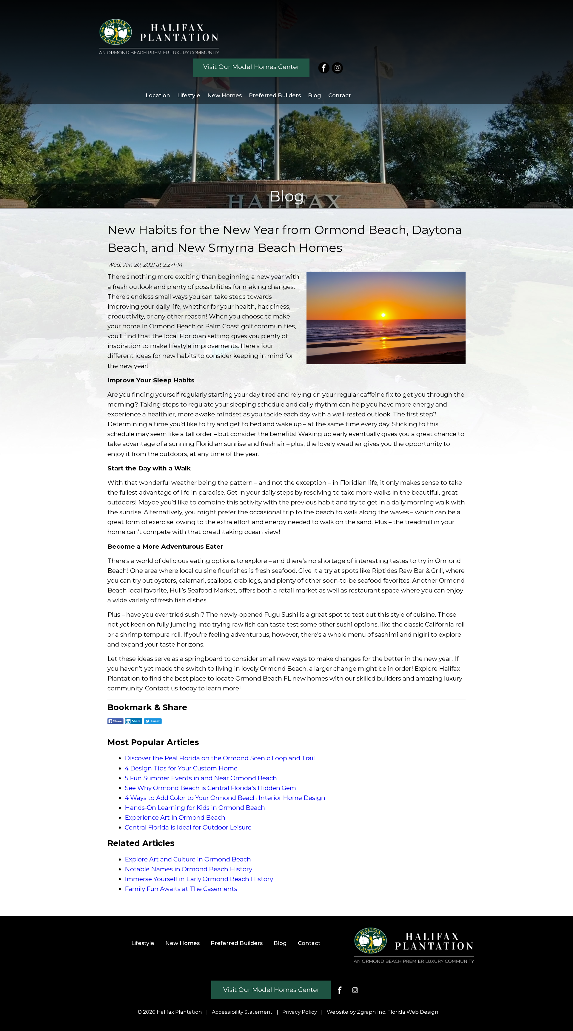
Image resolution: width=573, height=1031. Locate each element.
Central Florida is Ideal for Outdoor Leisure (188, 827)
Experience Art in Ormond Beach (175, 817)
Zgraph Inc (371, 1012)
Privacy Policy (299, 1012)
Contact (339, 95)
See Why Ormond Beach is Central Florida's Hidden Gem (210, 788)
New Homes (224, 95)
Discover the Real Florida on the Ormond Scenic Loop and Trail (220, 758)
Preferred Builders (275, 95)
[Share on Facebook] (115, 724)
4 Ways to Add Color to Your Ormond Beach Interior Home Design (225, 797)
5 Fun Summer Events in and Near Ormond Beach (201, 778)
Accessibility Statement (242, 1012)
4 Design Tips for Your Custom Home (181, 768)
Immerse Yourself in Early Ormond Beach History (199, 879)
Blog (314, 95)
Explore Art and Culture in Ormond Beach (188, 859)
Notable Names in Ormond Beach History (188, 869)
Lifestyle (188, 95)
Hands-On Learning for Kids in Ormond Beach (195, 807)
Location (158, 95)
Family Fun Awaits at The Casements (181, 888)
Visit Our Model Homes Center (251, 66)
